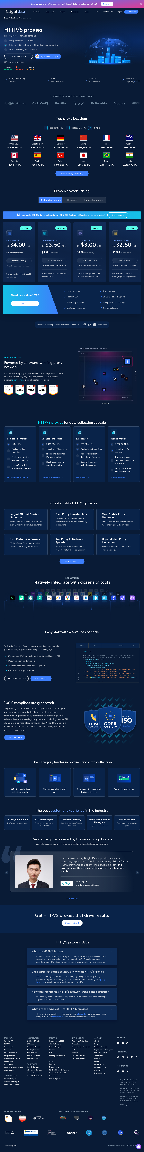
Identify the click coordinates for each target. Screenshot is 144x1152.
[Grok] (136, 1057)
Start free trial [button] (131, 12)
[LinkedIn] (118, 1043)
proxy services (18, 380)
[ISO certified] (104, 1132)
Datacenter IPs (78, 128)
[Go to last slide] (6, 872)
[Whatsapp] (118, 1071)
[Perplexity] (123, 1057)
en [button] (97, 12)
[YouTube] (123, 1043)
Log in (119, 12)
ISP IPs (97, 128)
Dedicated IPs (58, 1016)
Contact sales (108, 12)
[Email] (123, 1071)
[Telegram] (127, 1071)
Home (6, 18)
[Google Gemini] (127, 1057)
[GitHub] (127, 1043)
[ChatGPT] (118, 1057)
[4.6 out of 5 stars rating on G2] (19, 68)
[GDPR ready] (120, 1132)
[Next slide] (137, 872)
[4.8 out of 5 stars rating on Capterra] (30, 68)
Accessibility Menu (11, 1145)
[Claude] (132, 1057)
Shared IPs (81, 1014)
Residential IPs (56, 128)
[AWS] (8, 1118)
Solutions (14, 18)
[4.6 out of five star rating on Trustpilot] (8, 68)
